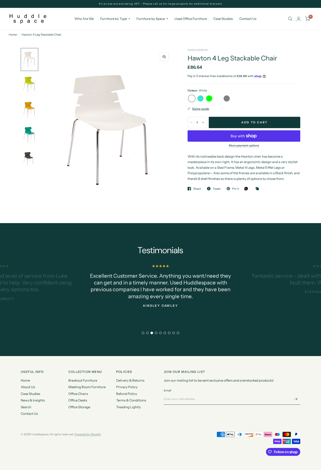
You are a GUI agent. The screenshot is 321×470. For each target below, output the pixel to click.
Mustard (218, 98)
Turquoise (200, 98)
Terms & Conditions (131, 400)
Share (197, 188)
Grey (227, 98)
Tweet (217, 188)
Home (13, 34)
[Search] (290, 19)
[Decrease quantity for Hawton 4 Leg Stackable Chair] (191, 122)
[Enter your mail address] (296, 399)
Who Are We (84, 19)
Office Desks (77, 400)
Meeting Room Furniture (87, 387)
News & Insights (33, 400)
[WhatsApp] (247, 188)
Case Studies (223, 19)
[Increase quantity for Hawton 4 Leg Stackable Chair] (203, 122)
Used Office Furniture (190, 19)
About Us (28, 387)
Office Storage (79, 407)
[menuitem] (84, 19)
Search (26, 407)
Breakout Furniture (82, 380)
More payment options (244, 145)
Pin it (235, 188)
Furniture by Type (113, 19)
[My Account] (298, 19)
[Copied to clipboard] (258, 189)
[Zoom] (164, 56)
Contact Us (247, 19)
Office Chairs (78, 394)
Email (167, 390)
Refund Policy (126, 394)
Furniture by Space (150, 19)
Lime (209, 98)
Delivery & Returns (130, 380)
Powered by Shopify (87, 434)
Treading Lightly (128, 407)
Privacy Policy (127, 387)
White (192, 98)
